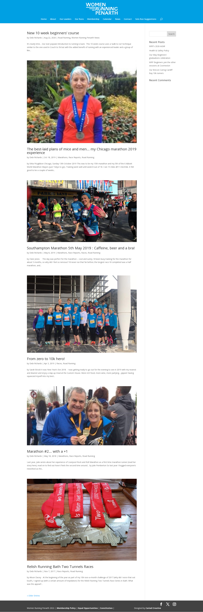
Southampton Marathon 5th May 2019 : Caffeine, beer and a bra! (81, 247)
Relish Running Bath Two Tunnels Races (60, 566)
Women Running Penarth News (86, 37)
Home (44, 19)
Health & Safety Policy (159, 50)
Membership (93, 19)
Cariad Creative (153, 608)
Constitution (106, 608)
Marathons (63, 157)
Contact (128, 19)
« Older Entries (33, 595)
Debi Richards (36, 37)
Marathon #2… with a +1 (47, 451)
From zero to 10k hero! (46, 358)
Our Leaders (65, 19)
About (53, 19)
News (117, 19)
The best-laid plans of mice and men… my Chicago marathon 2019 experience (81, 151)
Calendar (107, 19)
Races (84, 252)
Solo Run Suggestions (145, 19)
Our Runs (79, 19)
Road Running (64, 37)
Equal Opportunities (88, 608)
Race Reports (75, 157)
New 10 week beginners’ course (53, 32)
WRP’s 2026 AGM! (157, 46)
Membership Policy (66, 608)
